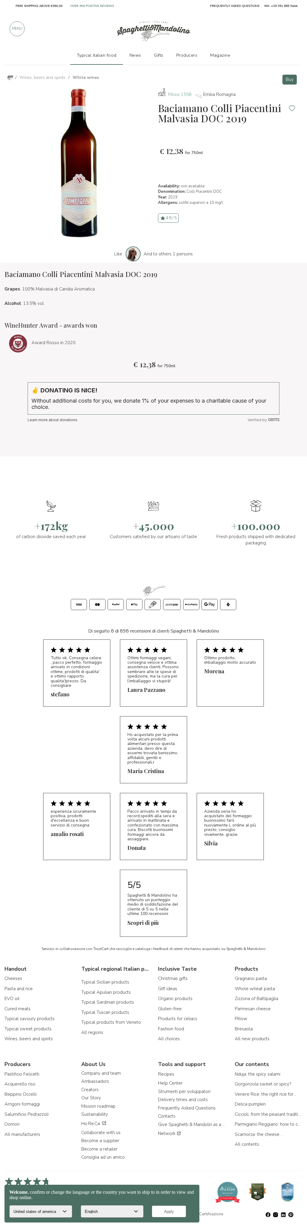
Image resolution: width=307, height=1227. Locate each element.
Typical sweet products (28, 1029)
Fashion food (171, 1029)
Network (167, 1133)
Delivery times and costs (183, 1100)
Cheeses (13, 978)
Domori (11, 1124)
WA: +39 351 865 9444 (280, 6)
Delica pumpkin (250, 1104)
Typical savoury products (29, 1019)
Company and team (101, 1073)
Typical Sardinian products (107, 1002)
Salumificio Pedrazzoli (26, 1114)
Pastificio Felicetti (21, 1074)
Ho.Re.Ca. (91, 1124)
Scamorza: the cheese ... (259, 1134)
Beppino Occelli (20, 1094)
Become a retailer (99, 1149)
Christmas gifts (173, 978)
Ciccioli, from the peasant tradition (269, 1114)
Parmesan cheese (253, 1009)
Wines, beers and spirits (28, 1039)
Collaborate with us (101, 1133)
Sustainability (94, 1114)
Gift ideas (167, 989)
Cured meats (17, 1009)
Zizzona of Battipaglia (256, 999)
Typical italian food (97, 55)
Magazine (220, 55)
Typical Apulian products (106, 992)
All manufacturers (22, 1134)
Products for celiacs (177, 1019)
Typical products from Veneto (111, 1022)
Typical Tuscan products (105, 1012)
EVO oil (11, 999)
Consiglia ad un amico (103, 1157)
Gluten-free (170, 1009)
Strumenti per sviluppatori (184, 1091)
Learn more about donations (52, 420)
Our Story (91, 1098)
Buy (290, 79)
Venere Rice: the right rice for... (265, 1094)
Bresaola (244, 1029)
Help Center (170, 1083)
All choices (169, 1039)
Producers (187, 55)
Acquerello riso (19, 1084)
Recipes (166, 1074)
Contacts (166, 1116)
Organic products (175, 999)
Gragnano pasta (251, 978)
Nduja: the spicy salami (257, 1074)
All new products (252, 1039)
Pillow (241, 1019)
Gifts (158, 55)
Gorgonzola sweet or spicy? (263, 1084)
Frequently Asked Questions (187, 1108)
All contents (247, 1144)
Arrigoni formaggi (22, 1104)
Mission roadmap (98, 1106)
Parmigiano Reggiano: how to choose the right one (269, 1124)
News (135, 55)
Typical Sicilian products (105, 982)
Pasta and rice (18, 989)
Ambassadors (95, 1081)
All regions (92, 1032)
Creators (90, 1090)
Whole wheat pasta (255, 989)
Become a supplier (100, 1141)
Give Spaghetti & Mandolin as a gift (192, 1124)
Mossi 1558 (180, 94)
